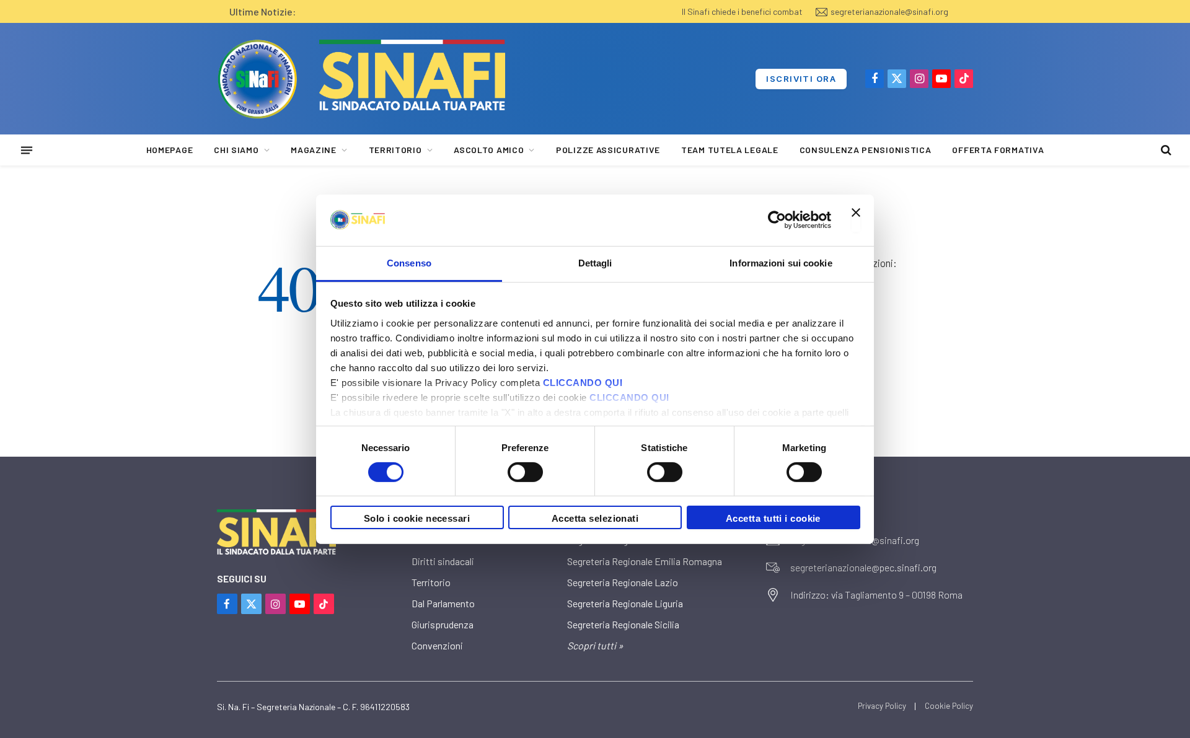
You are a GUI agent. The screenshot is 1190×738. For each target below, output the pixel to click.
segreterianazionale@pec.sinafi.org (863, 567)
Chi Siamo (236, 149)
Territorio (395, 149)
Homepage (169, 149)
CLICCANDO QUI (583, 382)
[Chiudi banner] (856, 220)
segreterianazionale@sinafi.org (889, 11)
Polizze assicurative (608, 149)
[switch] (525, 472)
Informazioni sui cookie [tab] (780, 262)
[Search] (1164, 150)
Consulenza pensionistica (866, 149)
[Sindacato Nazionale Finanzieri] (257, 79)
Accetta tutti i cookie (773, 518)
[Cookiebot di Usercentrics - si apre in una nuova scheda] (777, 220)
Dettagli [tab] (595, 262)
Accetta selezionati (595, 518)
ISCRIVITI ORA (801, 79)
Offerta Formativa (998, 149)
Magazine (314, 149)
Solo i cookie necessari (417, 518)
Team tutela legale (729, 149)
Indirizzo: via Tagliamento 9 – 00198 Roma (876, 594)
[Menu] (26, 150)
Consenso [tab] (409, 262)
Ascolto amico (489, 149)
